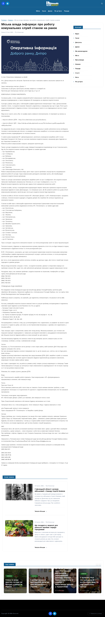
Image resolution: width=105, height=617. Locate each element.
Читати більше (40, 511)
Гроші (44, 11)
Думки (50, 11)
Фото (77, 77)
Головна (3, 20)
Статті (77, 73)
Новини (10, 20)
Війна (38, 11)
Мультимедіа (79, 60)
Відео (77, 34)
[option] (15, 581)
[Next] (100, 564)
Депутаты (78, 42)
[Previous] (97, 564)
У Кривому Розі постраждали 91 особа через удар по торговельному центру (89, 582)
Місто (77, 55)
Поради (66, 11)
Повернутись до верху (96, 613)
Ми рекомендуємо (81, 51)
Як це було (58, 11)
